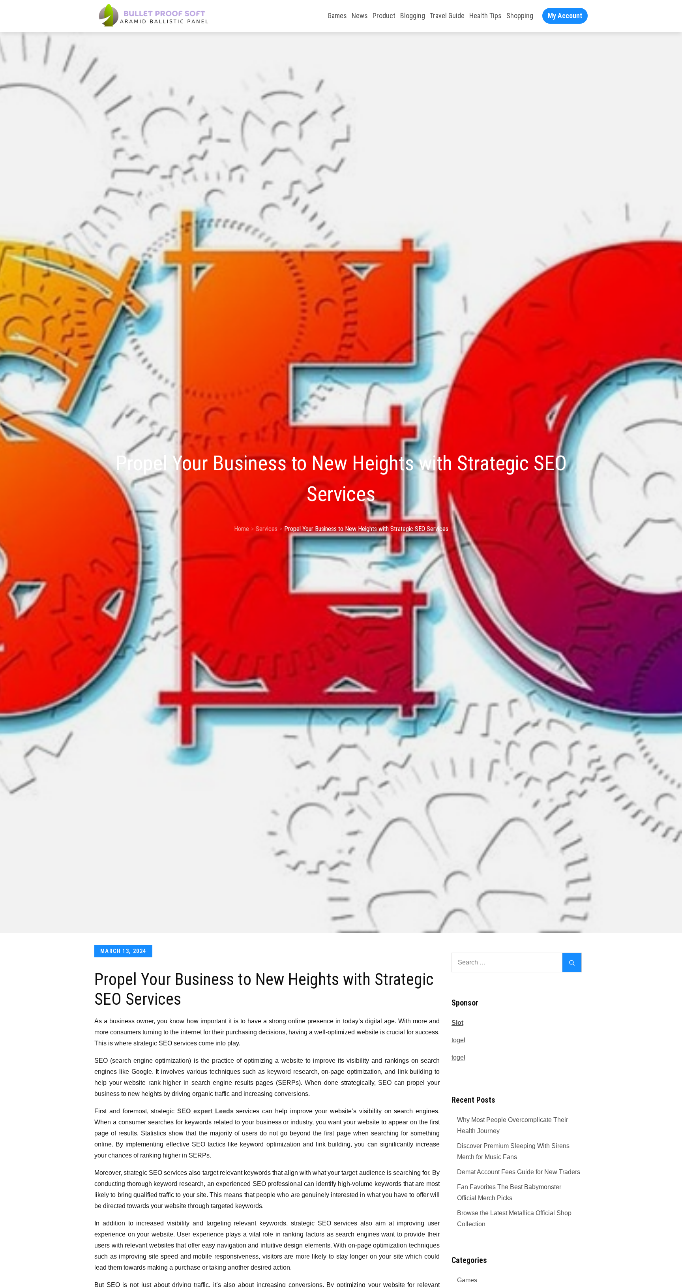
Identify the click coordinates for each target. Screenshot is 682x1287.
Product (384, 15)
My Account (565, 15)
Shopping (519, 15)
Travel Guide (447, 15)
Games (337, 15)
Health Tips (485, 15)
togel (458, 1040)
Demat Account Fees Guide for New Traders (518, 1172)
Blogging (412, 15)
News (360, 15)
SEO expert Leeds (205, 1111)
